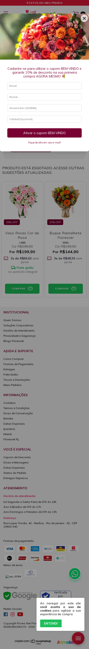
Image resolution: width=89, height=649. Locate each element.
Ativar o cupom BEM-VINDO (44, 133)
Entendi (51, 623)
